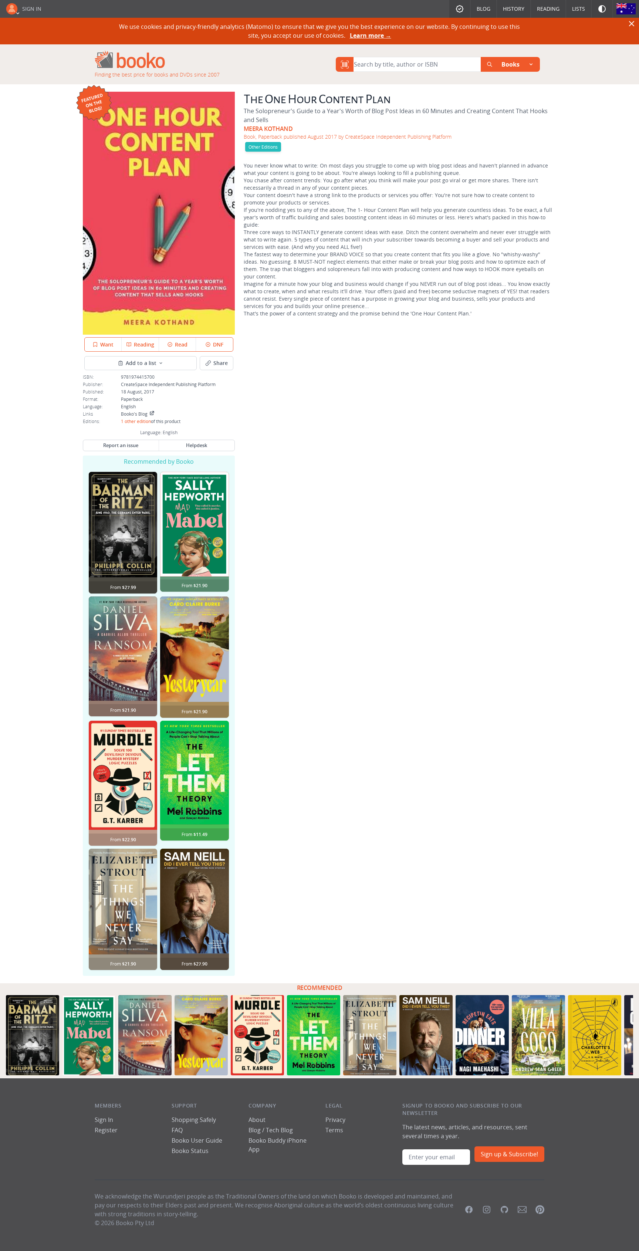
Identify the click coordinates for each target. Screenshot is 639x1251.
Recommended (319, 988)
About (257, 1120)
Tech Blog (279, 1130)
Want (107, 344)
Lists (578, 8)
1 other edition (136, 421)
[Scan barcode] (345, 64)
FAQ (177, 1130)
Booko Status (190, 1151)
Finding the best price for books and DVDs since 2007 (157, 74)
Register (106, 1130)
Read (181, 344)
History (513, 8)
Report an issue (120, 445)
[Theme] (602, 9)
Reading (548, 8)
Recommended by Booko (159, 461)
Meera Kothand (268, 129)
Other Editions (263, 147)
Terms (334, 1130)
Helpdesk (196, 445)
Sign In (31, 8)
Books (510, 64)
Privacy (335, 1120)
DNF (218, 344)
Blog (483, 8)
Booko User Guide (197, 1140)
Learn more (370, 35)
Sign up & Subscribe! (509, 1154)
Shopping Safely (194, 1120)
